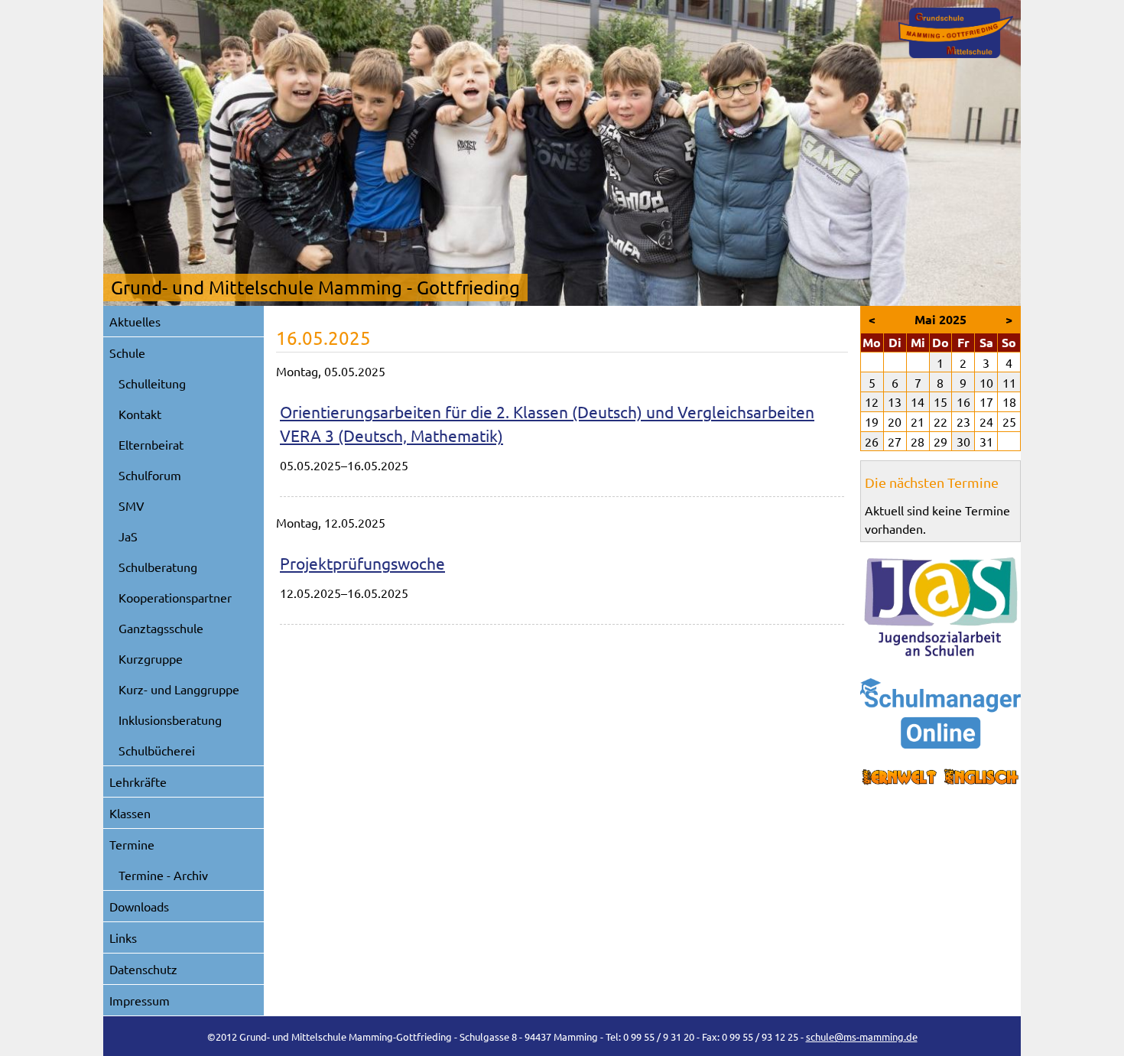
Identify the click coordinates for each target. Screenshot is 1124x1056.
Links (123, 937)
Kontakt (140, 413)
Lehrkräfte (138, 781)
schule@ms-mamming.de (862, 1036)
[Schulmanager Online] (940, 713)
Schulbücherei (157, 750)
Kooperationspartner (175, 597)
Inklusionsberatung (170, 719)
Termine (131, 844)
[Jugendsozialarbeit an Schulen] (940, 607)
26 (872, 441)
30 (963, 441)
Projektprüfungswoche (362, 563)
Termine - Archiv (163, 874)
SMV (132, 505)
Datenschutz (143, 968)
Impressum (139, 1000)
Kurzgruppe (151, 658)
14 (917, 401)
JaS (128, 536)
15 (940, 401)
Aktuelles (135, 321)
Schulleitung (152, 383)
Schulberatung (158, 566)
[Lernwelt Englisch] (940, 777)
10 (986, 382)
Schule (127, 352)
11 (1009, 382)
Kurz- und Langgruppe (179, 689)
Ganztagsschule (161, 627)
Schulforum (150, 475)
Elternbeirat (151, 444)
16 (963, 401)
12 (872, 401)
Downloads (139, 906)
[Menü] (955, 33)
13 (894, 401)
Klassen (130, 812)
